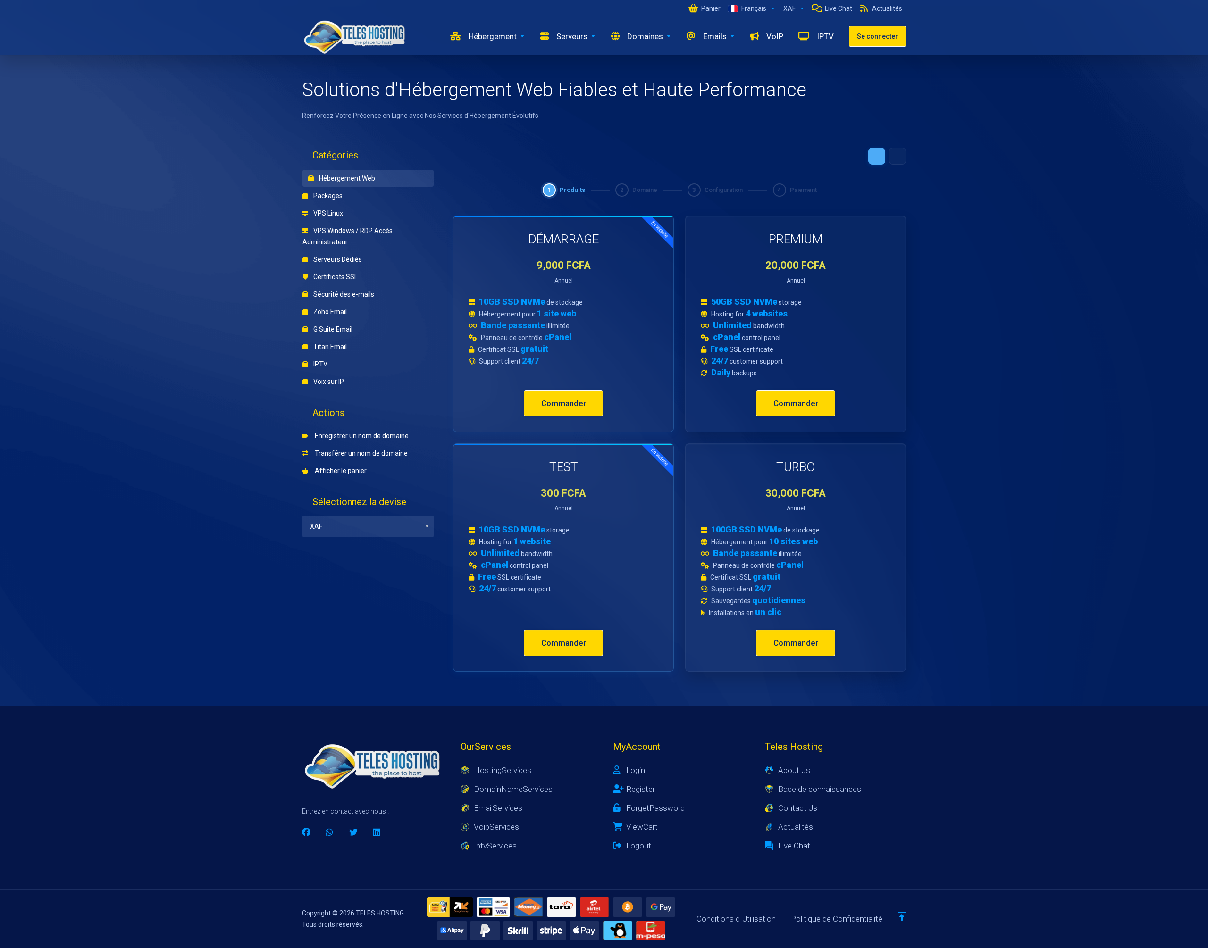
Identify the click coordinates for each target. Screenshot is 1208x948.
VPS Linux (327, 213)
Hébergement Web (346, 178)
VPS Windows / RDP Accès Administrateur (347, 236)
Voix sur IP (328, 381)
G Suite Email (332, 329)
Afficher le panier (339, 470)
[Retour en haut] (902, 916)
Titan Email (329, 346)
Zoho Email (329, 312)
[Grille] (876, 156)
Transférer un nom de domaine (360, 453)
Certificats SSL (335, 277)
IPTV (319, 364)
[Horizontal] (897, 156)
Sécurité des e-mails (343, 294)
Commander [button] (563, 403)
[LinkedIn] (377, 832)
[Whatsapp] (330, 832)
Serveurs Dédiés (337, 259)
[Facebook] (306, 832)
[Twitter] (353, 832)
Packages (327, 196)
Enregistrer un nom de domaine (360, 436)
